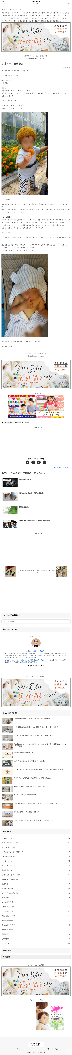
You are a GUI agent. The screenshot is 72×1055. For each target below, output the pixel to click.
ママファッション (36, 861)
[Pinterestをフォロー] (36, 666)
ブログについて (36, 838)
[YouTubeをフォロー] (33, 666)
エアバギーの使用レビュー (36, 893)
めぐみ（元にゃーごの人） (36, 651)
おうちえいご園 (22, 657)
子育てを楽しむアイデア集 (36, 875)
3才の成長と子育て (36, 916)
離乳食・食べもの (36, 888)
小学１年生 (36, 943)
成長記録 (18, 422)
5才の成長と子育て (36, 925)
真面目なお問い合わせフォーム (40, 660)
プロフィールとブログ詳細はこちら (17, 660)
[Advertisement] (36, 442)
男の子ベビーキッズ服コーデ (37, 852)
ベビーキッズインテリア (36, 843)
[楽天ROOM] (39, 666)
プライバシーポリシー (53, 1049)
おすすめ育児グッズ (36, 847)
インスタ (24, 662)
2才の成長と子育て (36, 911)
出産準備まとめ (36, 870)
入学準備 (36, 934)
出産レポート (36, 897)
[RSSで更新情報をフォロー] (44, 666)
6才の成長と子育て (36, 929)
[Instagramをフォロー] (31, 666)
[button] (68, 621)
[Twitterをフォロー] (28, 666)
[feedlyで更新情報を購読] (41, 666)
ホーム (19, 1049)
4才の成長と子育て (36, 920)
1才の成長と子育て (8, 422)
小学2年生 (36, 939)
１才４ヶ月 (26, 422)
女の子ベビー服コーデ (36, 856)
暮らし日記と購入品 (36, 865)
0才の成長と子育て (36, 902)
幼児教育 (36, 884)
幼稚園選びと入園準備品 (36, 879)
